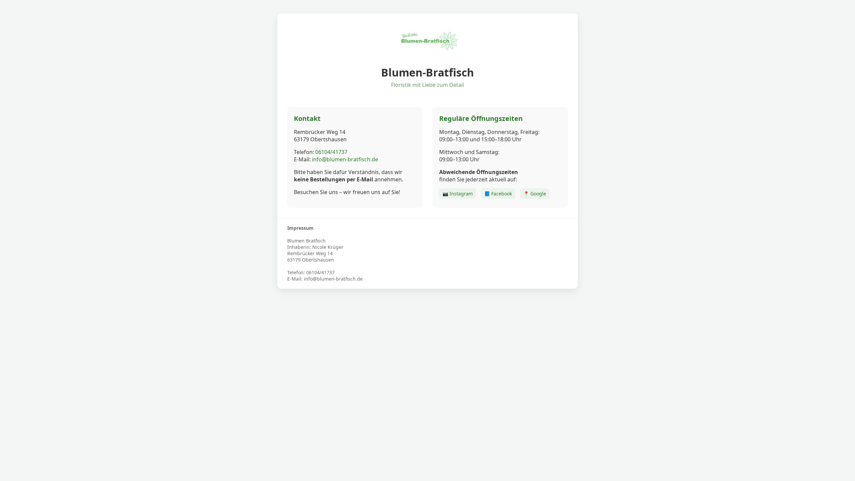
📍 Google (534, 193)
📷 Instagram (458, 193)
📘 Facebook (498, 193)
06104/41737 (331, 152)
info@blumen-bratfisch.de (345, 159)
